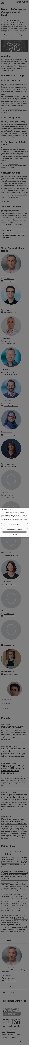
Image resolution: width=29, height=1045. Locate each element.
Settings (14, 534)
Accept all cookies (14, 524)
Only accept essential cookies (15, 529)
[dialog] (14, 522)
